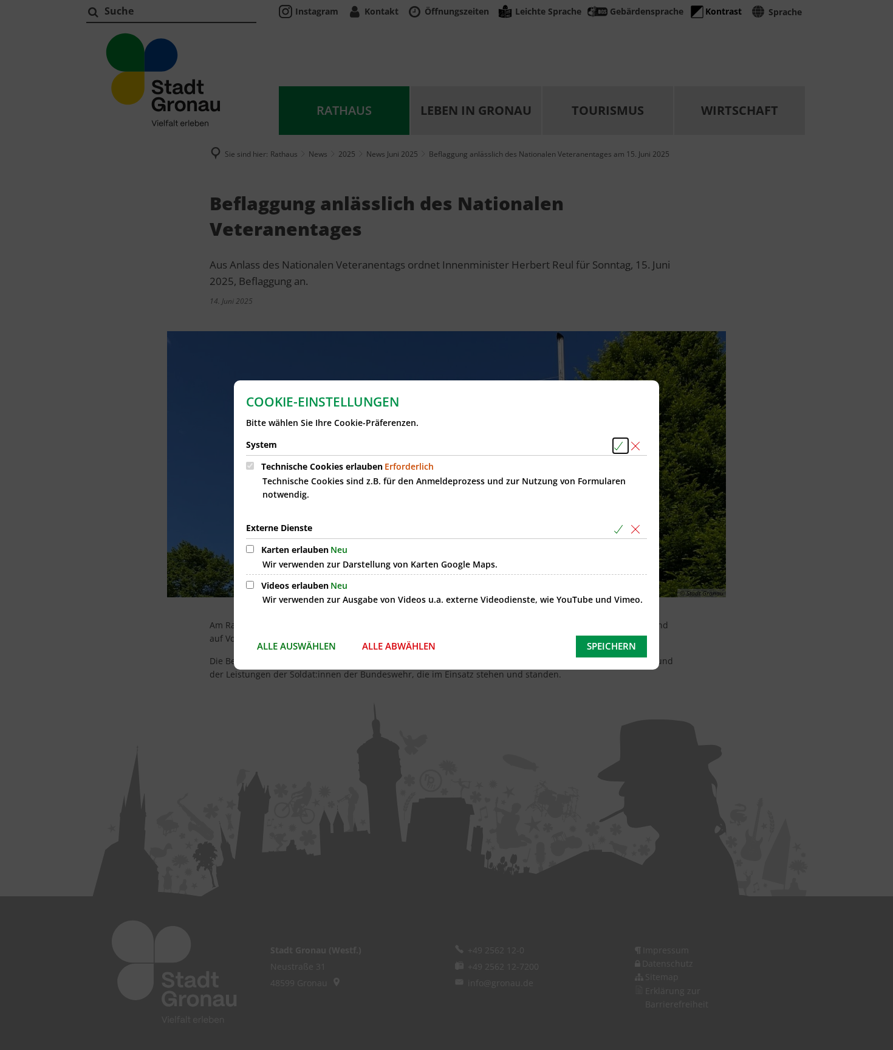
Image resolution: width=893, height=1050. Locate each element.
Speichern (611, 646)
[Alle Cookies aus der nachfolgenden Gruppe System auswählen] (620, 445)
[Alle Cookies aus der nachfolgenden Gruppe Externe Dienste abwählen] (637, 529)
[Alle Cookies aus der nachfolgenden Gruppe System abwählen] (637, 445)
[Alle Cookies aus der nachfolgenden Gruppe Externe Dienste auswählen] (620, 529)
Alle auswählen (296, 646)
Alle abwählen (399, 646)
